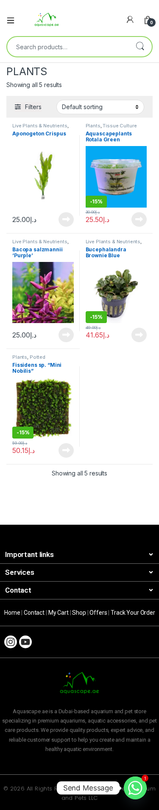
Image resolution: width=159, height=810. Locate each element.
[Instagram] (10, 642)
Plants (93, 126)
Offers (98, 612)
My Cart (58, 612)
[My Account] (130, 19)
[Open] (13, 19)
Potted (37, 357)
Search (140, 46)
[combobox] (67, 46)
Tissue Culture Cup (111, 128)
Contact (18, 590)
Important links (29, 554)
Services (19, 572)
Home (12, 612)
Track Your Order (133, 612)
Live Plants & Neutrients (39, 126)
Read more (66, 219)
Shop (79, 612)
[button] (79, 555)
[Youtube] (25, 642)
